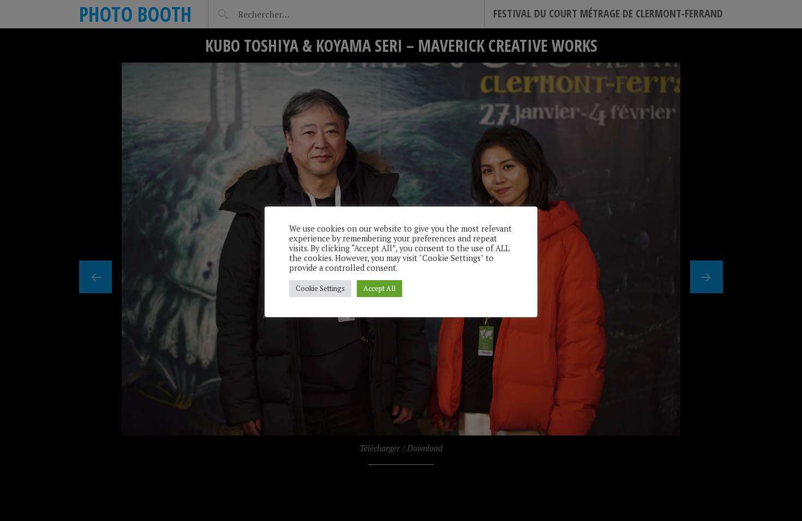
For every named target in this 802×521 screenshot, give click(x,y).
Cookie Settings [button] (320, 288)
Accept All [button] (379, 288)
